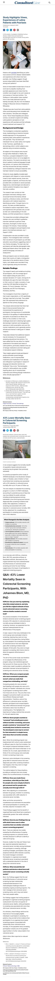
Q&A (18, 966)
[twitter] (7, 30)
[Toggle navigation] (4, 2)
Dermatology (20, 403)
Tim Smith (5, 27)
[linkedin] (11, 30)
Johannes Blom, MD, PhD (9, 427)
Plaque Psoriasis (7, 403)
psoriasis (14, 72)
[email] (18, 30)
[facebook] (4, 30)
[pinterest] (14, 30)
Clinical (14, 403)
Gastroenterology (12, 966)
